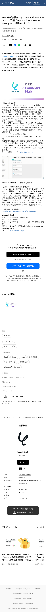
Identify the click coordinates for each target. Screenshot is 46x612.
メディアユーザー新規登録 (23, 266)
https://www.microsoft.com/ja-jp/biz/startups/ (19, 211)
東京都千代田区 (8, 377)
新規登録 (36, 3)
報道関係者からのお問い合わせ (23, 594)
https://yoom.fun (25, 475)
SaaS (6, 357)
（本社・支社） (20, 377)
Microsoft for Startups (12, 367)
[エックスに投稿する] (10, 45)
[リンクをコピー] (30, 45)
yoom (23, 357)
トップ (5, 417)
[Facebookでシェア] (15, 45)
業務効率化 (33, 357)
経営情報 (7, 335)
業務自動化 (24, 362)
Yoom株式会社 (30, 417)
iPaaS (14, 357)
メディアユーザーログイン (23, 254)
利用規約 (37, 589)
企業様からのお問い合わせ (23, 599)
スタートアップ (9, 362)
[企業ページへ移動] (23, 440)
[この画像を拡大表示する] (10, 305)
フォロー (23, 462)
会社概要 (8, 589)
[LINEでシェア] (19, 45)
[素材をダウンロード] (25, 45)
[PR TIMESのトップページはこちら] (9, 3)
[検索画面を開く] (43, 2)
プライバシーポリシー (23, 589)
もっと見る (40, 527)
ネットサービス (9, 346)
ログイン (29, 3)
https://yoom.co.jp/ (17, 230)
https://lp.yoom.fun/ (10, 56)
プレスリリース (16, 417)
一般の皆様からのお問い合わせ (23, 603)
